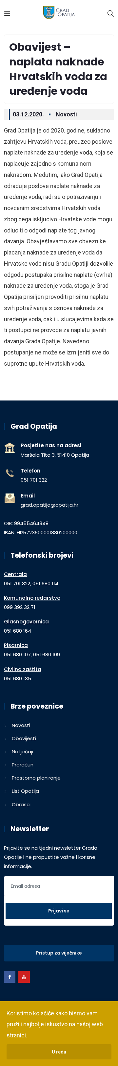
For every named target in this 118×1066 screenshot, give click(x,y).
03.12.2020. (28, 114)
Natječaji (22, 751)
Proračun (22, 764)
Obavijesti (24, 738)
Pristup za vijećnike (59, 953)
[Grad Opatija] (59, 13)
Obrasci (21, 804)
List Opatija (25, 790)
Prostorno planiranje (36, 777)
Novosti (66, 114)
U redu (59, 1051)
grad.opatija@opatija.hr (49, 504)
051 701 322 (34, 479)
